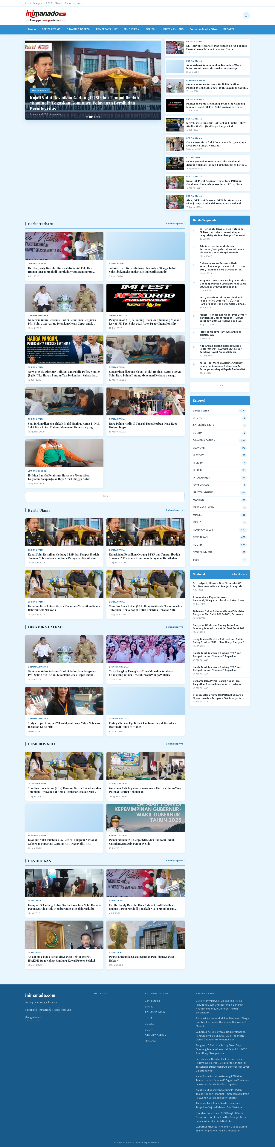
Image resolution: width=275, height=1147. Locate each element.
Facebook (31, 1009)
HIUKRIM (198, 462)
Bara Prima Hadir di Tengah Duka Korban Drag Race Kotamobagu (143, 425)
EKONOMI (199, 448)
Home (32, 29)
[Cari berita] (246, 15)
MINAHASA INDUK (203, 507)
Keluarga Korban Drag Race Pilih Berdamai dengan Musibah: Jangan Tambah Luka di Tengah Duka (216, 163)
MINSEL (197, 515)
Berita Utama (201, 410)
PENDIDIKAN (132, 29)
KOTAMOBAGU (201, 485)
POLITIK (151, 29)
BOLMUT (150, 1018)
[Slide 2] (89, 117)
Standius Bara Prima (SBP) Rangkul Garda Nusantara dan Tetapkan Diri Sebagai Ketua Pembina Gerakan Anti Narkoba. (145, 608)
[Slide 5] (99, 117)
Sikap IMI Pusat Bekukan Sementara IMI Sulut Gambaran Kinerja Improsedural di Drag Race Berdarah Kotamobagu (214, 182)
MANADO (198, 500)
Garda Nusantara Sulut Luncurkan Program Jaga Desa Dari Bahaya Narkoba (216, 143)
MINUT (197, 522)
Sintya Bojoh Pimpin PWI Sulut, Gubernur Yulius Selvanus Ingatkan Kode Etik (64, 725)
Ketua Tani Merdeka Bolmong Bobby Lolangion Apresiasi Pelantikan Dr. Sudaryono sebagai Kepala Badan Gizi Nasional (222, 366)
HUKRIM (197, 470)
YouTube (66, 1009)
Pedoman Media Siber (203, 29)
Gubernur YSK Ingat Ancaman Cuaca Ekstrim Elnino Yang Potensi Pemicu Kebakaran (145, 790)
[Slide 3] (93, 117)
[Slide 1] (87, 117)
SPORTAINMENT (203, 552)
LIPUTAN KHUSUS (173, 29)
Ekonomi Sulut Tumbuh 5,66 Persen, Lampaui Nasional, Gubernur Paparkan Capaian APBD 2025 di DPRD (62, 841)
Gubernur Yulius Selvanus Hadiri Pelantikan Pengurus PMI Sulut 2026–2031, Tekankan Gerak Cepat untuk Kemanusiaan (216, 86)
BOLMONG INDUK (203, 425)
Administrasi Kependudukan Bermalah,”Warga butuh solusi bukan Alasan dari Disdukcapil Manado (214, 66)
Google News (33, 1017)
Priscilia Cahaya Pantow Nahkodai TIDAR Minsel (220, 333)
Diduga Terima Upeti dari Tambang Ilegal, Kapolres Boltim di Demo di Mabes (142, 725)
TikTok (56, 1009)
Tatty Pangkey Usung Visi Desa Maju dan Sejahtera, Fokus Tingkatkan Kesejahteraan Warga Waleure (141, 673)
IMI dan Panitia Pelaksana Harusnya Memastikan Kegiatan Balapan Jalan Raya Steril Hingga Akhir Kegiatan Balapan (59, 477)
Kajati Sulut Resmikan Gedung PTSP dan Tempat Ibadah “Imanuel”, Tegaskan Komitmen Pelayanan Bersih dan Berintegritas (63, 556)
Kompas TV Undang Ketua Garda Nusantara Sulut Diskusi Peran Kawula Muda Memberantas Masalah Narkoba (64, 907)
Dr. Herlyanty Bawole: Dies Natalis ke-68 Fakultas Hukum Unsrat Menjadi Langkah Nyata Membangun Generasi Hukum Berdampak (217, 47)
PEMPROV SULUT (107, 29)
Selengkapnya (239, 574)
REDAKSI (228, 29)
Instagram (45, 1009)
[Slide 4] (97, 117)
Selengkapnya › (175, 223)
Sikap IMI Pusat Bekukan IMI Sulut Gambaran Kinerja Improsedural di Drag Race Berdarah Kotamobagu (214, 202)
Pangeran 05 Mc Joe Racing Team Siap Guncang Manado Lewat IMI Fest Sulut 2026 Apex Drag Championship (215, 105)
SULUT (197, 559)
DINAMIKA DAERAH (78, 29)
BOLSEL (149, 1023)
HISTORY (198, 455)
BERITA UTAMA (51, 29)
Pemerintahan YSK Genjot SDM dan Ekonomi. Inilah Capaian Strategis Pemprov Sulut (142, 841)
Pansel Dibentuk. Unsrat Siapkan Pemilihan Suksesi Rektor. (141, 958)
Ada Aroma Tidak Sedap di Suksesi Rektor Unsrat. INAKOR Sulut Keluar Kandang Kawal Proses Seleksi (61, 958)
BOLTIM (197, 433)
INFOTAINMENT (202, 477)
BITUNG (197, 418)
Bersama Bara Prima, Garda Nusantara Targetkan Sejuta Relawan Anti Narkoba (64, 608)
